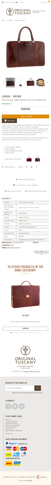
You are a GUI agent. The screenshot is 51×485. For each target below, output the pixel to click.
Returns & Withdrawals (12, 425)
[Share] (26, 167)
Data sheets (6, 198)
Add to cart (27, 116)
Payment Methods (11, 427)
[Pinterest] (36, 167)
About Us (8, 419)
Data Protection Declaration (13, 430)
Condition (6, 245)
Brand (35, 242)
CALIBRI (25, 315)
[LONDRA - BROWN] (14, 82)
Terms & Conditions (11, 421)
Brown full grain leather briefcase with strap (25, 321)
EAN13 (4, 248)
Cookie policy (9, 429)
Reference (6, 242)
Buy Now (9, 120)
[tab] (25, 198)
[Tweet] (31, 167)
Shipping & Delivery (11, 423)
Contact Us (8, 433)
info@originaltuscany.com (32, 371)
